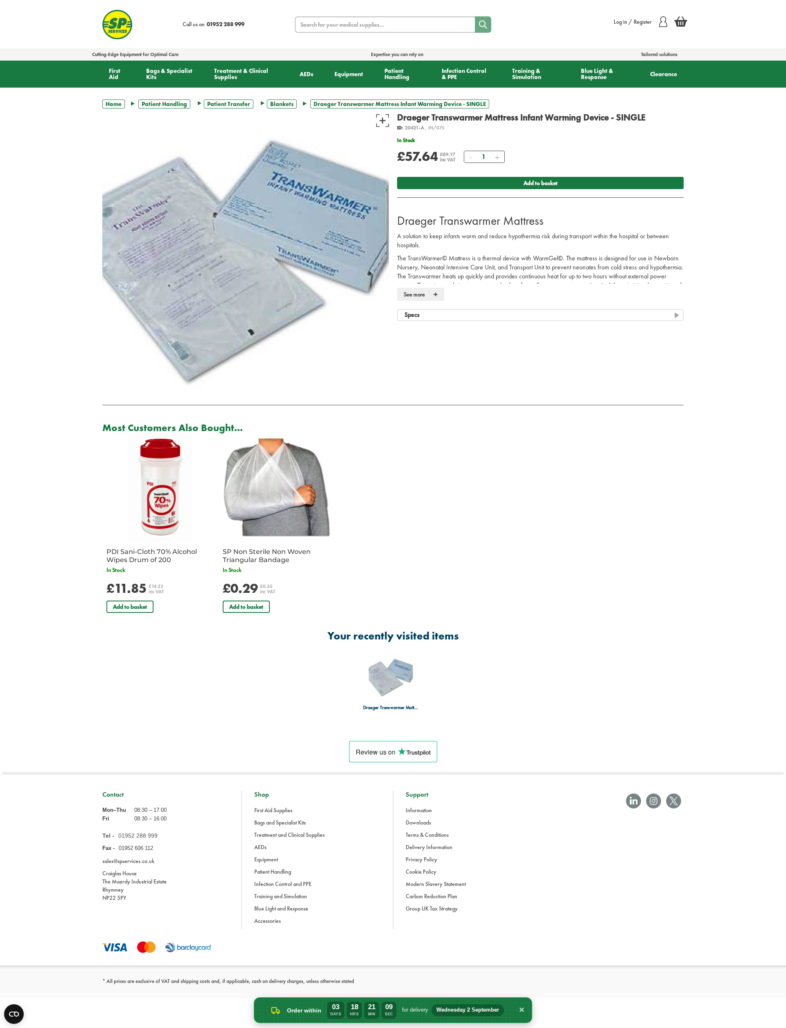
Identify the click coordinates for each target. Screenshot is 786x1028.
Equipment (348, 74)
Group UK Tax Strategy (432, 908)
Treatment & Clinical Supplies (241, 74)
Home (114, 104)
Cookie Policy (421, 871)
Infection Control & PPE (464, 74)
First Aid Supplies (273, 810)
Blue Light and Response (281, 908)
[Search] (483, 24)
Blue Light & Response (597, 74)
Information (419, 810)
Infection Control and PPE (283, 884)
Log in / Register (633, 21)
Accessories (267, 920)
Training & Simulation (526, 74)
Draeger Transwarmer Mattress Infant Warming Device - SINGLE (390, 708)
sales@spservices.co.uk (128, 861)
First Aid (114, 74)
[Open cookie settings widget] (14, 1014)
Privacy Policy (421, 859)
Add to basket (541, 183)
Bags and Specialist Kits (280, 822)
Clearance (663, 74)
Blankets (282, 104)
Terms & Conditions (427, 834)
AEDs (306, 74)
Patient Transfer (228, 104)
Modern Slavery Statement (436, 884)
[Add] (497, 157)
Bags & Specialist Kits (169, 74)
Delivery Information (429, 847)
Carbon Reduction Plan (431, 896)
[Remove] (470, 157)
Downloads (418, 822)
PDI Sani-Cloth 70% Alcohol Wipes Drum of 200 (151, 556)
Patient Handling (396, 74)
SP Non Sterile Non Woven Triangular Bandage (267, 556)
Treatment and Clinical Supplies (289, 834)
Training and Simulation (280, 896)
